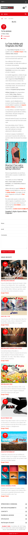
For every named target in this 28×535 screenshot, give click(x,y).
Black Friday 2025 (6, 418)
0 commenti (6, 36)
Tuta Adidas (6, 31)
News (6, 18)
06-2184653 (17, 204)
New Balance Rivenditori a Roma (11, 348)
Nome (2, 223)
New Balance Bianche (8, 280)
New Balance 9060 (6, 384)
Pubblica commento (8, 251)
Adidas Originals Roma (8, 485)
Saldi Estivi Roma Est (8, 452)
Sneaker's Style (6, 526)
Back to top (13, 533)
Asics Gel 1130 (5, 316)
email (2, 229)
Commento (4, 235)
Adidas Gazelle (11, 192)
